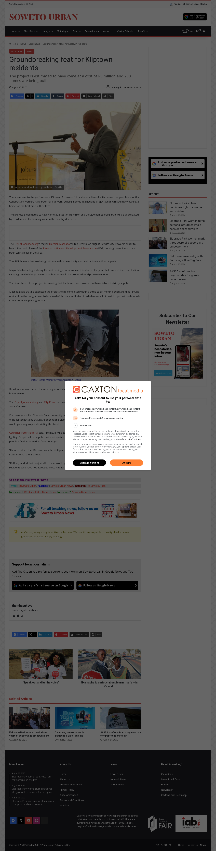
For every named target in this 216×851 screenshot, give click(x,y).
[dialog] (108, 425)
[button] (108, 425)
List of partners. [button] (134, 439)
